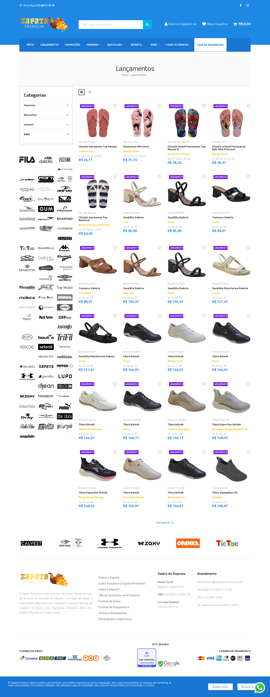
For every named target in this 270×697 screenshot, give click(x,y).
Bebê (154, 45)
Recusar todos (249, 687)
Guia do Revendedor (210, 45)
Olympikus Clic (220, 488)
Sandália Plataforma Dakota (230, 288)
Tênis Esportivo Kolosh (226, 424)
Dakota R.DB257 (220, 283)
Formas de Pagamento (113, 607)
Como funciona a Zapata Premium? (121, 583)
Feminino (92, 45)
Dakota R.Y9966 (131, 213)
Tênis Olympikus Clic (225, 492)
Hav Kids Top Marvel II (179, 142)
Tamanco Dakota (222, 217)
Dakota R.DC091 (220, 213)
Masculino (114, 45)
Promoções (72, 45)
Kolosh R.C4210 (220, 352)
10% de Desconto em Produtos (119, 595)
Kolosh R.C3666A (132, 420)
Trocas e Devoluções (112, 613)
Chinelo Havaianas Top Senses (98, 146)
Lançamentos (49, 45)
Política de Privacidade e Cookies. (136, 685)
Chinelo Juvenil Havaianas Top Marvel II (187, 147)
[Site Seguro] (168, 664)
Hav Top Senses (87, 142)
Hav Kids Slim (219, 142)
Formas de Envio (109, 601)
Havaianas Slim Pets (136, 146)
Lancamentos (139, 75)
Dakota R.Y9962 (131, 283)
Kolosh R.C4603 (131, 352)
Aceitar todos (220, 687)
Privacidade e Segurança (115, 619)
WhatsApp (38, 5)
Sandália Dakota (133, 217)
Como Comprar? (109, 589)
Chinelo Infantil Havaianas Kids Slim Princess (228, 147)
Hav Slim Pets (130, 142)
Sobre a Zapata (108, 577)
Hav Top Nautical (87, 213)
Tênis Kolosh (131, 356)
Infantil (136, 45)
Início (30, 45)
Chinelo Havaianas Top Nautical (93, 218)
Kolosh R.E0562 (220, 420)
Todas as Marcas (177, 45)
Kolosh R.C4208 (131, 488)
